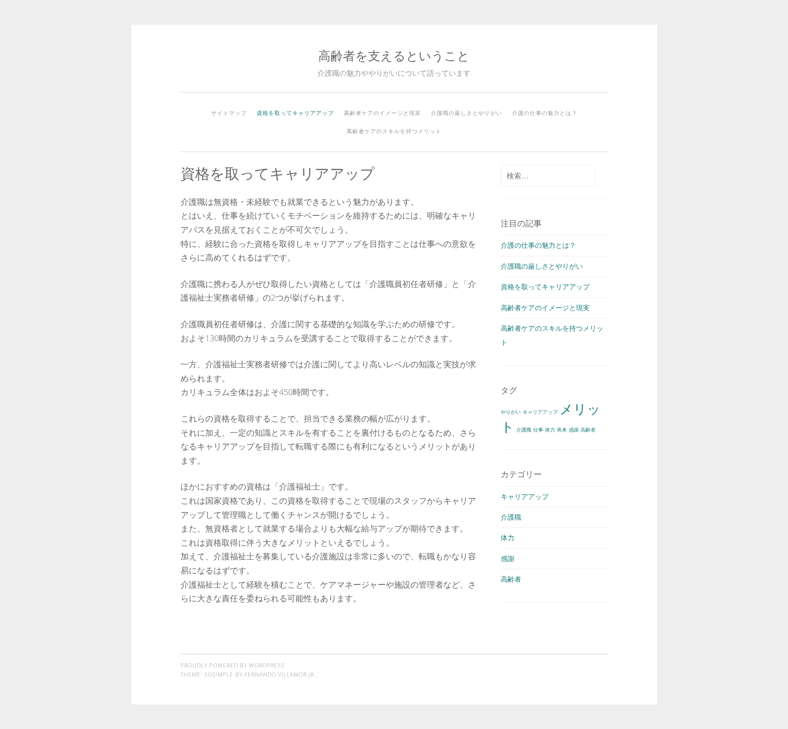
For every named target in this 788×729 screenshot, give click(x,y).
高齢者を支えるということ (394, 55)
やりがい (511, 412)
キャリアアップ (540, 412)
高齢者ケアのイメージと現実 (382, 113)
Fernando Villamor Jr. (280, 674)
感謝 (574, 430)
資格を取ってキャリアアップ (295, 113)
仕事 (538, 430)
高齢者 (588, 430)
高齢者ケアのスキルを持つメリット (394, 131)
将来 (562, 430)
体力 (550, 430)
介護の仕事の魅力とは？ (544, 113)
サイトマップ (229, 113)
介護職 (523, 430)
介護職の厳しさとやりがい (466, 113)
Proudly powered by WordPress (233, 665)
